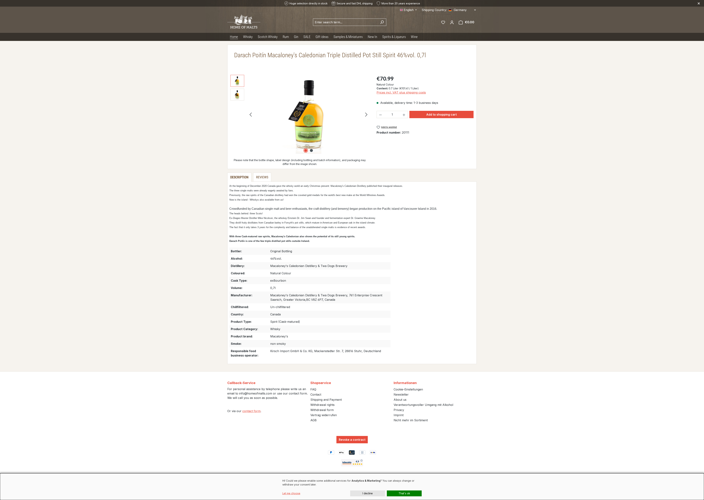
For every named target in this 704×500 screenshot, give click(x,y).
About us (400, 399)
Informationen (405, 383)
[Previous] (250, 114)
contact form (251, 411)
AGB (313, 420)
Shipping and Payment (326, 399)
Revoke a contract (352, 439)
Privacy (399, 410)
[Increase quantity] (404, 114)
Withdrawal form (322, 410)
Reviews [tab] (262, 177)
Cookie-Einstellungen (408, 389)
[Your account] (452, 22)
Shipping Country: (434, 10)
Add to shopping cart (441, 114)
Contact (315, 394)
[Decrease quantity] (380, 114)
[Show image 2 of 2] (311, 150)
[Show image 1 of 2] (305, 150)
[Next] (366, 114)
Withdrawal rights (322, 405)
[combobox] (345, 22)
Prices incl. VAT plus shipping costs (401, 92)
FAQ (313, 389)
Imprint (399, 415)
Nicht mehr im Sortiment (411, 420)
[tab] (239, 177)
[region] (300, 114)
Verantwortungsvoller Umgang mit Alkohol (423, 405)
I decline (367, 493)
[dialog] (352, 486)
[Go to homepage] (243, 21)
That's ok (404, 493)
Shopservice (320, 383)
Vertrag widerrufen (323, 415)
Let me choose (291, 493)
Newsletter (401, 394)
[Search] (382, 22)
